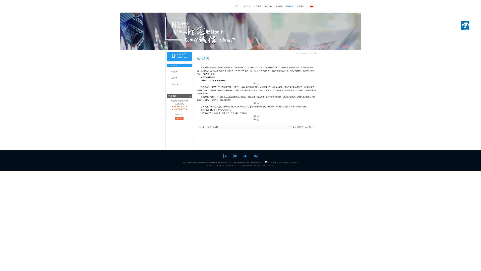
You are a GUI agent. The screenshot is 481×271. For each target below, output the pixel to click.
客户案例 (268, 6)
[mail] (235, 156)
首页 (236, 6)
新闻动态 (289, 6)
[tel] (225, 156)
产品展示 (257, 6)
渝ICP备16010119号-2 (274, 162)
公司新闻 (174, 65)
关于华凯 (247, 6)
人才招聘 (174, 78)
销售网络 (279, 6)
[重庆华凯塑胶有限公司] (194, 6)
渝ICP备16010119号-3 (290, 162)
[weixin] (255, 156)
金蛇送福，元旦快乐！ (305, 127)
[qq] (245, 156)
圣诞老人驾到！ (212, 127)
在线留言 (179, 118)
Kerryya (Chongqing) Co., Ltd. (250, 165)
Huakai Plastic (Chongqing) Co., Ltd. (226, 165)
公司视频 (174, 72)
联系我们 (300, 6)
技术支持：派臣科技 (268, 165)
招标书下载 (174, 84)
